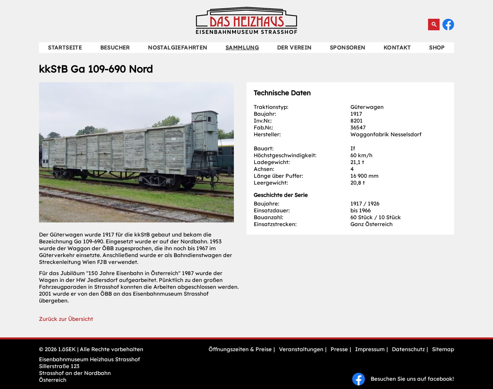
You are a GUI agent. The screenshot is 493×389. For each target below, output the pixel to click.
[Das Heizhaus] (246, 31)
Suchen (434, 24)
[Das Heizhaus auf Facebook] (448, 28)
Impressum (370, 349)
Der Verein (294, 47)
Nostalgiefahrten (177, 47)
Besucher (115, 47)
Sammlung (242, 47)
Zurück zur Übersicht (66, 318)
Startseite (65, 47)
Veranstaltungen (301, 349)
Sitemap (443, 349)
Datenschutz (408, 349)
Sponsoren (348, 47)
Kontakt (397, 47)
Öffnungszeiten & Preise (240, 349)
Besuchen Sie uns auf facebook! (409, 378)
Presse (339, 349)
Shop (437, 47)
